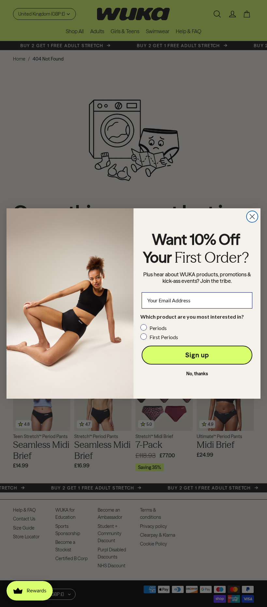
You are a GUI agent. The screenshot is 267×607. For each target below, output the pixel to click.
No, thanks (197, 374)
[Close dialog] (252, 216)
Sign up (197, 355)
